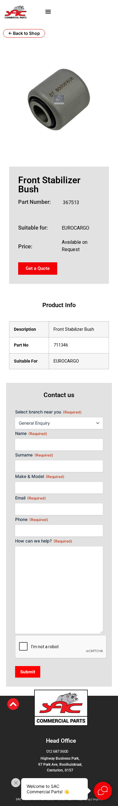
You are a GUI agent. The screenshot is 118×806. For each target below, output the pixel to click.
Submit (27, 671)
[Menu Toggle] (48, 11)
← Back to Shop (24, 33)
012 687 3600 (57, 751)
